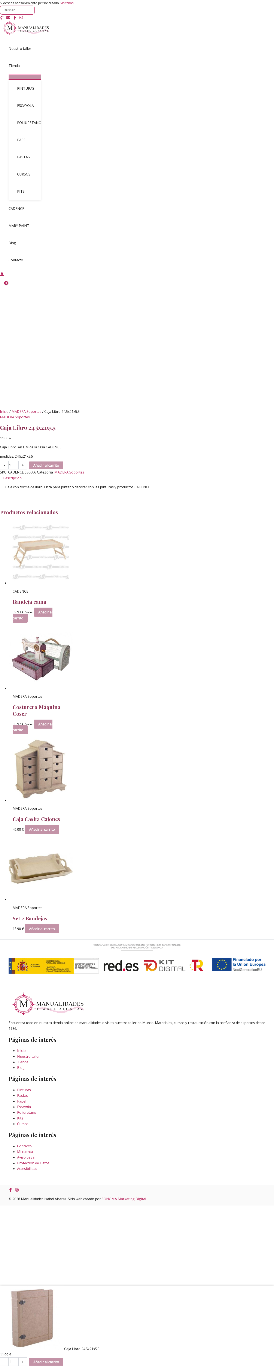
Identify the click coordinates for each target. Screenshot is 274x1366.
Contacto (24, 1146)
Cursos (22, 1123)
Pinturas (24, 1090)
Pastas (22, 1095)
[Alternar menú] (25, 76)
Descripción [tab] (12, 478)
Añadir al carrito (46, 465)
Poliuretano (26, 1112)
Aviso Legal (26, 1157)
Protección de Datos (33, 1163)
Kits (20, 1118)
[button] (22, 65)
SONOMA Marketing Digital (124, 1199)
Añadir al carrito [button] (42, 829)
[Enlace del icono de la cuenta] (2, 275)
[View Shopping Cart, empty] (3, 286)
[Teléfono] (2, 18)
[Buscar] (31, 10)
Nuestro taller (28, 1056)
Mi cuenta (25, 1151)
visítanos (67, 3)
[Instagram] (21, 18)
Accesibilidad (27, 1168)
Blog (21, 1067)
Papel (21, 1101)
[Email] (8, 18)
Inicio (4, 411)
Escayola (24, 1106)
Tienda (22, 1062)
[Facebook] (15, 18)
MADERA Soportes (26, 411)
